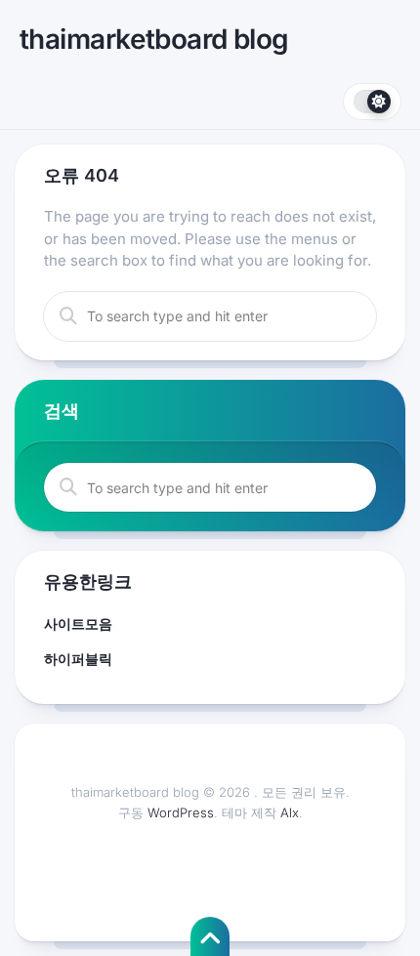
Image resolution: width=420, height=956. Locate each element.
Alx (289, 812)
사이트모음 (78, 623)
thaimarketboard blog (154, 39)
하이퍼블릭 (78, 658)
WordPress (180, 812)
